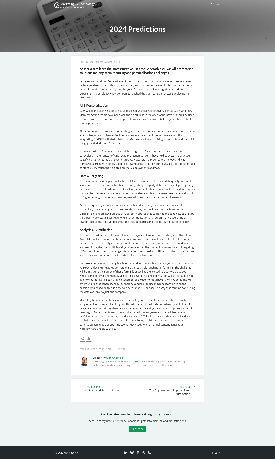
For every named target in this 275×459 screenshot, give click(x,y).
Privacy (216, 452)
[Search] (212, 4)
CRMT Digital (139, 361)
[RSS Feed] (148, 453)
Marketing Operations (107, 62)
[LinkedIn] (126, 453)
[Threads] (143, 453)
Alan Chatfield (114, 358)
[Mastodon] (137, 453)
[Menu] (218, 4)
